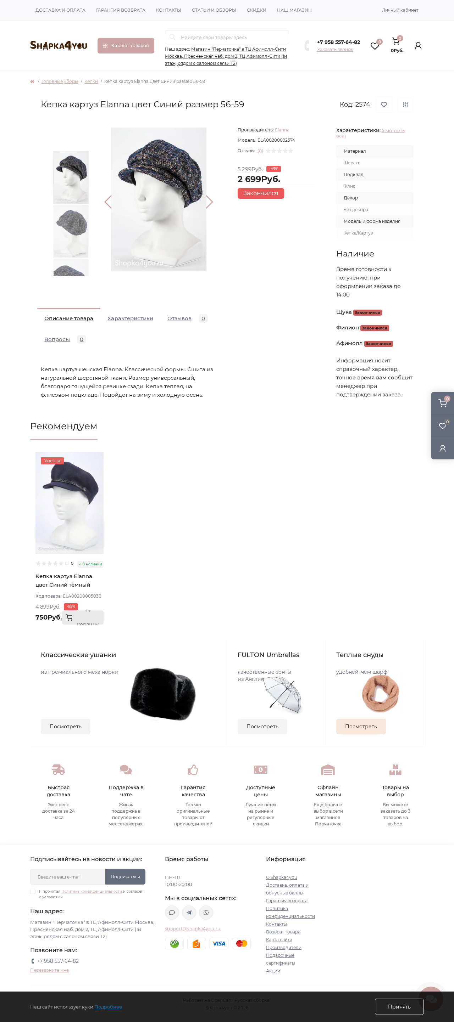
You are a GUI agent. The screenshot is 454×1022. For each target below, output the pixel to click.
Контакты (168, 10)
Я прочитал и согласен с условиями (91, 894)
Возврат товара (283, 932)
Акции (273, 970)
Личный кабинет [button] (400, 10)
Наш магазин (294, 10)
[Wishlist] (98, 470)
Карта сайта (279, 939)
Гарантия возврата (120, 10)
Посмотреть (66, 726)
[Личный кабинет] (442, 448)
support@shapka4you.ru (192, 928)
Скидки (256, 10)
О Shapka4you (281, 877)
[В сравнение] (405, 104)
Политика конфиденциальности (91, 891)
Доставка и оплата (60, 10)
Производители (283, 947)
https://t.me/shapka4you (189, 912)
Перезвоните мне (49, 970)
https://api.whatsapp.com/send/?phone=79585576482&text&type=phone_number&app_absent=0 (206, 912)
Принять (399, 1007)
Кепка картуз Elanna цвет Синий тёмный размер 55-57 (63, 585)
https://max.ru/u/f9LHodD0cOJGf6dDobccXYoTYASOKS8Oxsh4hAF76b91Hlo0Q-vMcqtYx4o (172, 912)
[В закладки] (384, 105)
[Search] (173, 37)
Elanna (282, 129)
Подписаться (125, 876)
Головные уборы (59, 81)
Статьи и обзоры (214, 10)
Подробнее (108, 1007)
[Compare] (98, 484)
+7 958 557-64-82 (338, 42)
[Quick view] (98, 457)
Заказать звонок (335, 49)
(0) (260, 150)
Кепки (91, 81)
